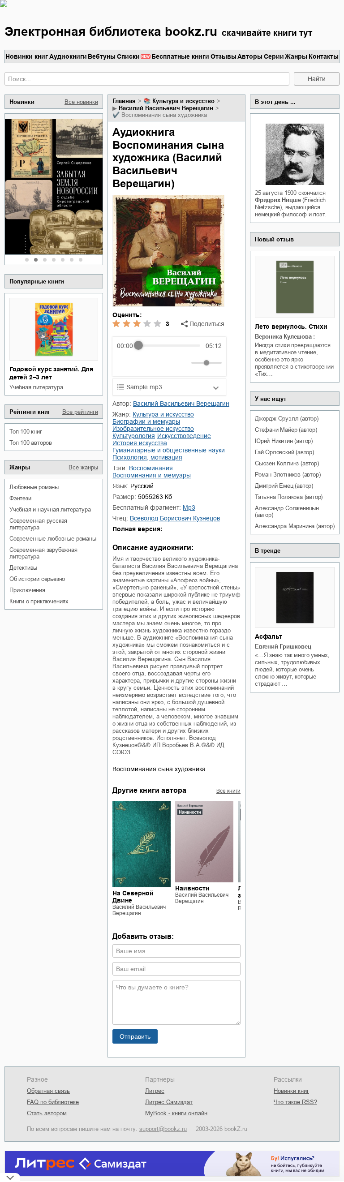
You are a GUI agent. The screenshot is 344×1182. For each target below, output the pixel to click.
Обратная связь (48, 1090)
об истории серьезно (37, 579)
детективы (23, 567)
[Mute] (183, 363)
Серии (274, 56)
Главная (124, 101)
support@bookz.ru (163, 1129)
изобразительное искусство (153, 428)
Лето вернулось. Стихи (291, 326)
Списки (128, 56)
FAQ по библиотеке (53, 1102)
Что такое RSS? (295, 1102)
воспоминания (151, 468)
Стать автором (47, 1113)
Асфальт (268, 636)
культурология (133, 435)
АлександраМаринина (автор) (295, 526)
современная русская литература (38, 524)
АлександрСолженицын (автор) (287, 511)
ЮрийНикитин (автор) (284, 441)
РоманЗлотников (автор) (287, 474)
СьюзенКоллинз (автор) (287, 463)
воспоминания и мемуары (151, 475)
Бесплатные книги (180, 56)
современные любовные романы (52, 538)
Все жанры (83, 467)
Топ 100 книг (25, 431)
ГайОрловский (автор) (284, 452)
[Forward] (165, 362)
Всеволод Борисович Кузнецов (175, 518)
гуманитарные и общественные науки (168, 450)
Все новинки (81, 102)
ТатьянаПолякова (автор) (288, 497)
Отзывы (223, 56)
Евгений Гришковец (283, 646)
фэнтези (20, 498)
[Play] (146, 363)
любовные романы (34, 487)
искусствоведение (184, 435)
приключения (27, 590)
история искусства (139, 443)
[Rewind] (126, 362)
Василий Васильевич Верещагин (166, 108)
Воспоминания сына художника (159, 769)
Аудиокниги (68, 56)
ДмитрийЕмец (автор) (284, 485)
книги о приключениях (39, 601)
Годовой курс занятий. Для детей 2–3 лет (51, 373)
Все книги (228, 791)
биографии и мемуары (146, 421)
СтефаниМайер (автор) (286, 429)
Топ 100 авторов (30, 442)
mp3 (189, 507)
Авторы (249, 56)
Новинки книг (26, 56)
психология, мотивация (147, 457)
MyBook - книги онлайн (176, 1113)
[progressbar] (169, 345)
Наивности (192, 888)
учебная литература (36, 387)
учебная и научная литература (49, 509)
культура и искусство (183, 101)
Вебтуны (102, 56)
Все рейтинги (80, 411)
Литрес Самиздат (169, 1102)
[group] (169, 356)
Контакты (324, 56)
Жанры (296, 56)
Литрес (154, 1090)
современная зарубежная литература (43, 553)
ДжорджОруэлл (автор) (286, 418)
